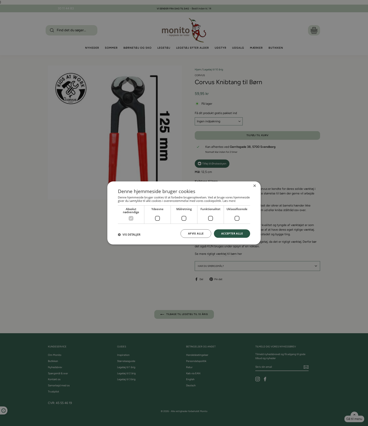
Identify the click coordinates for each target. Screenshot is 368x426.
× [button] (254, 185)
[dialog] (184, 212)
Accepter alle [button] (232, 233)
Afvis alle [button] (196, 233)
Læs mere (229, 201)
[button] (129, 234)
